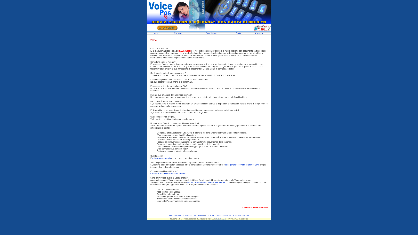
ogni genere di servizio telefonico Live (242, 165)
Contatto (259, 33)
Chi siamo (178, 33)
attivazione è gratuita (161, 158)
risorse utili (227, 215)
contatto (219, 215)
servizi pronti (187, 215)
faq (195, 215)
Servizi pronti (211, 33)
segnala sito (237, 215)
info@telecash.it (220, 219)
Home (155, 33)
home (171, 215)
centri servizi (209, 215)
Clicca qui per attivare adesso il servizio (167, 173)
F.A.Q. (238, 33)
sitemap (246, 215)
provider (201, 215)
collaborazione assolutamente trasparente (206, 182)
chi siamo (178, 215)
